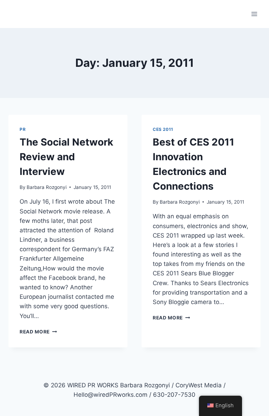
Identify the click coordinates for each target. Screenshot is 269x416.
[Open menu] (254, 13)
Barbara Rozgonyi (47, 187)
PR (23, 129)
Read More (38, 331)
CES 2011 (163, 129)
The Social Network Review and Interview (66, 156)
